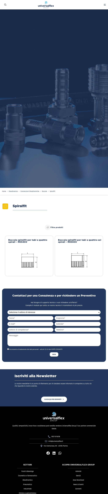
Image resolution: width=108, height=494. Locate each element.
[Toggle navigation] (88, 4)
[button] (54, 227)
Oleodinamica (27, 480)
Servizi (78, 476)
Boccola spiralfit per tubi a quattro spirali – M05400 (27, 241)
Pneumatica (27, 484)
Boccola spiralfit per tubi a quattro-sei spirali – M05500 (79, 241)
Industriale (27, 489)
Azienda (78, 471)
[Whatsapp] (60, 453)
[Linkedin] (54, 453)
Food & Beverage (27, 471)
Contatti (78, 489)
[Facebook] (48, 453)
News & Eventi (78, 484)
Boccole (44, 191)
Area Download (78, 480)
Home (4, 191)
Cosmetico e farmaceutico (27, 476)
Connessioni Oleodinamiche (29, 191)
